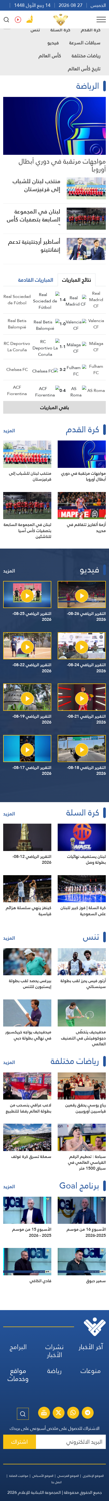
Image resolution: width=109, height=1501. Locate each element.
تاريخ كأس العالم (84, 68)
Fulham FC (96, 369)
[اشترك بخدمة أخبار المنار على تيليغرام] (87, 1413)
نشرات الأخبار (55, 1351)
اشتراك (19, 1441)
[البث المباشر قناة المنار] (44, 1413)
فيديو (53, 42)
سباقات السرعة (85, 42)
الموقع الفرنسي (68, 1476)
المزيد (9, 430)
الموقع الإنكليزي (93, 1476)
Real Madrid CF (96, 299)
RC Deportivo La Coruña (17, 347)
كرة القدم (91, 29)
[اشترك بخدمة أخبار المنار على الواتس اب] (73, 1413)
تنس (35, 29)
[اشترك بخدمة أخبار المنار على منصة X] (58, 1413)
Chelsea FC (17, 369)
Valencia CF (96, 324)
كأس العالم (50, 55)
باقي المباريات (54, 407)
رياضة (54, 1371)
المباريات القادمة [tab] (35, 280)
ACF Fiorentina (17, 390)
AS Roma (96, 390)
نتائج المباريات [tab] (76, 280)
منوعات (91, 1371)
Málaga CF (96, 347)
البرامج (18, 1347)
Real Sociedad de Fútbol (17, 300)
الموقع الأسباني (42, 1476)
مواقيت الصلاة (18, 1476)
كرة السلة (60, 29)
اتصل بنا (56, 1482)
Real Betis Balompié (17, 324)
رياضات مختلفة (86, 55)
